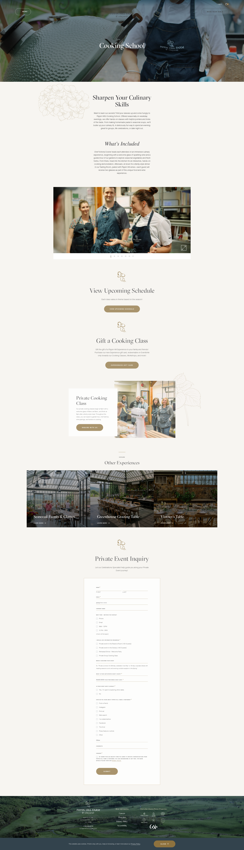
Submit (107, 770)
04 (122, 256)
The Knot (102, 726)
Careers (122, 813)
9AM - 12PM (103, 625)
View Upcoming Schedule (122, 309)
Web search (103, 714)
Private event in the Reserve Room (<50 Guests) (115, 643)
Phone (101, 617)
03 (118, 256)
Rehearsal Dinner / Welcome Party (110, 650)
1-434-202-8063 (88, 826)
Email (100, 621)
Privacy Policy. (116, 759)
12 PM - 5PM (103, 629)
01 (111, 256)
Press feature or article (106, 730)
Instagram (102, 706)
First (98, 591)
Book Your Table (215, 13)
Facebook (102, 722)
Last (124, 591)
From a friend (103, 702)
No (100, 693)
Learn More (39, 523)
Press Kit (122, 817)
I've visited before (105, 718)
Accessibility (122, 825)
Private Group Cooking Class (108, 654)
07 (133, 256)
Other (101, 734)
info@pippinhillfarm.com (88, 828)
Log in (220, 4)
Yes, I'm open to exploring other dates (111, 689)
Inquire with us (90, 427)
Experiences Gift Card (122, 365)
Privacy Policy (135, 844)
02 (114, 256)
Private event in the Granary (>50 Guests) (113, 647)
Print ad (101, 710)
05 (125, 256)
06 (129, 256)
